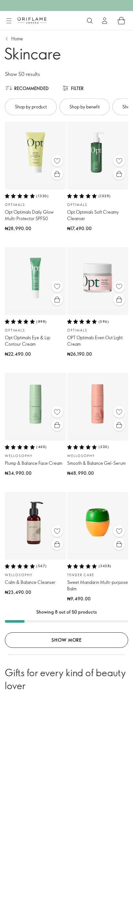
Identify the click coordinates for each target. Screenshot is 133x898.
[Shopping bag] (121, 20)
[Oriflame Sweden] (32, 20)
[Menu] (9, 21)
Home (17, 39)
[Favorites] (57, 161)
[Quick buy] (57, 174)
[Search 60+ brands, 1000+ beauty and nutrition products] (90, 21)
